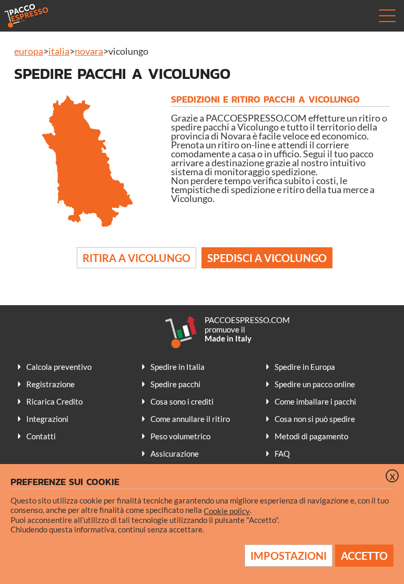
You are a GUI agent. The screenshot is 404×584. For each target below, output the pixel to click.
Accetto (364, 555)
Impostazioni (288, 555)
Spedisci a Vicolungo (267, 257)
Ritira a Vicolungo (136, 257)
